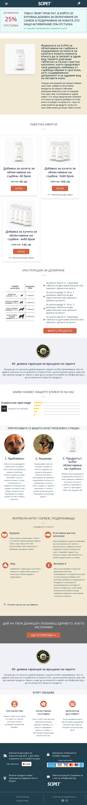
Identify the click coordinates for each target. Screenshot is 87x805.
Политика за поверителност (64, 797)
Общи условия (22, 801)
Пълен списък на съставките (22, 604)
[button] (6, 3)
